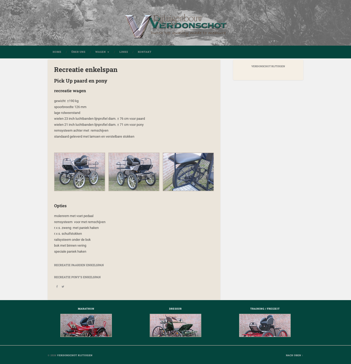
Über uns (78, 51)
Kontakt (144, 51)
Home (57, 51)
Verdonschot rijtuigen (75, 355)
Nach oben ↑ (294, 355)
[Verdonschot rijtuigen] (175, 28)
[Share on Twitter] (63, 287)
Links (123, 51)
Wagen (100, 51)
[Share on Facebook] (57, 287)
